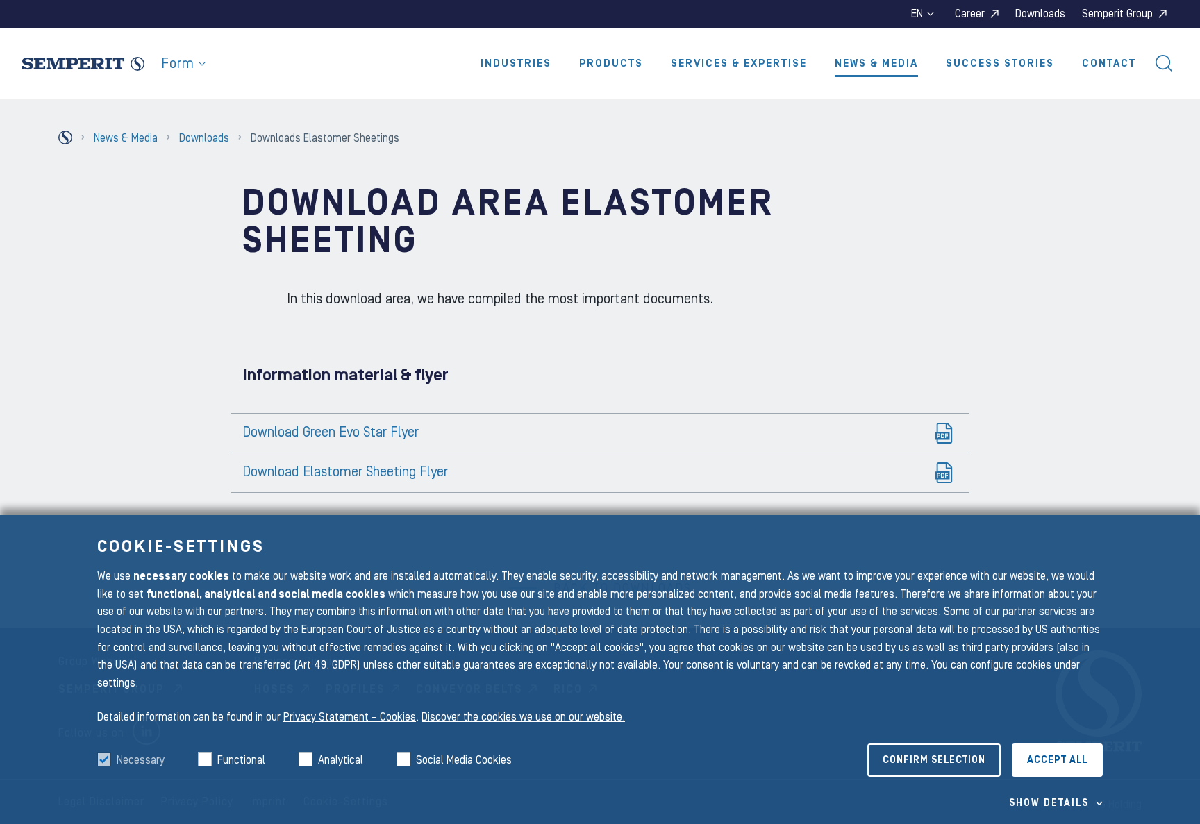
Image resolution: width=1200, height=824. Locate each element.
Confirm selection (934, 760)
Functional (241, 760)
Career (970, 13)
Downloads (1040, 14)
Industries (516, 63)
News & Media (876, 63)
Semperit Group (1117, 13)
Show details (1049, 803)
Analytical (340, 760)
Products (611, 63)
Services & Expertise (739, 63)
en (917, 14)
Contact (1109, 63)
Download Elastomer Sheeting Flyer (345, 472)
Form (177, 64)
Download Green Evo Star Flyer (330, 432)
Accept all (1057, 760)
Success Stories (1000, 63)
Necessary (141, 760)
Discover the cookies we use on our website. (523, 717)
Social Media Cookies (464, 760)
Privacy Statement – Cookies (349, 717)
